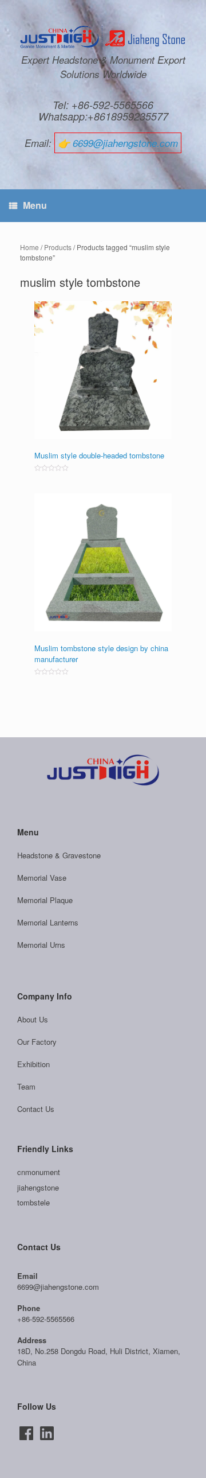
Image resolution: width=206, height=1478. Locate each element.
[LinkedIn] (47, 1433)
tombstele (33, 1202)
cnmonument (38, 1171)
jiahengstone (38, 1187)
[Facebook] (26, 1433)
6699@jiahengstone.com (125, 143)
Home (29, 247)
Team (26, 1086)
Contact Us (35, 1108)
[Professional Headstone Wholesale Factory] (103, 38)
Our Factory (37, 1041)
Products (58, 247)
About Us (32, 1019)
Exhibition (33, 1064)
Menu (35, 205)
